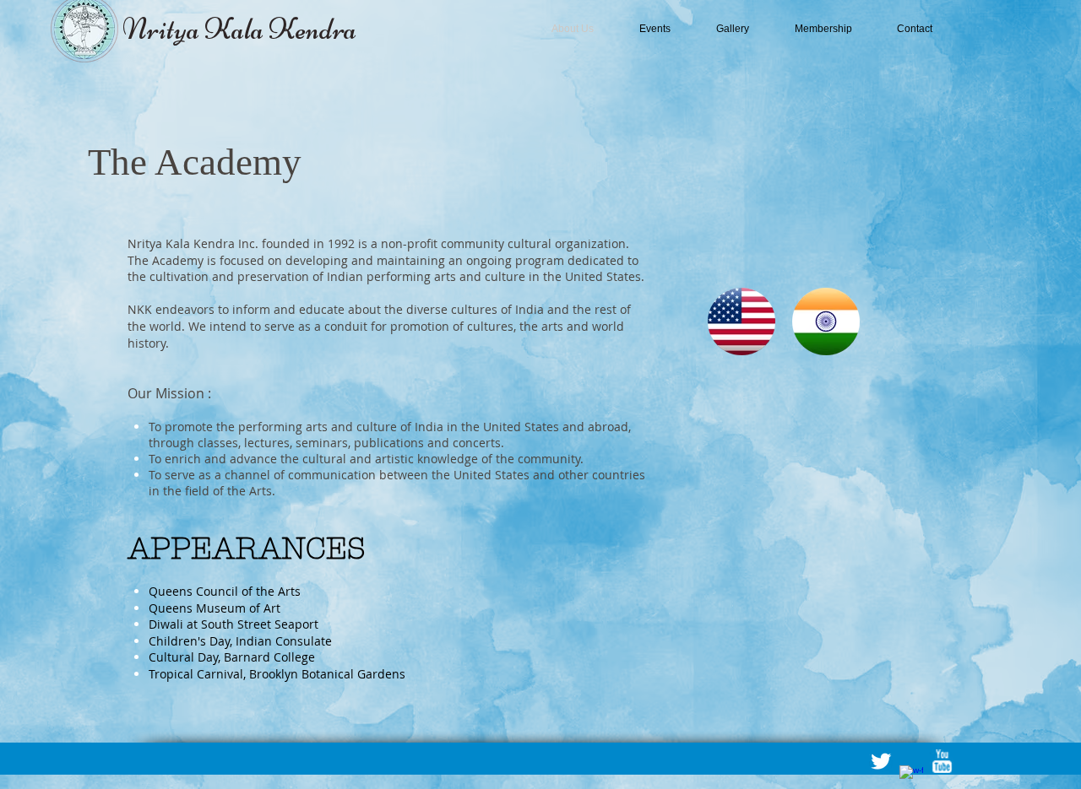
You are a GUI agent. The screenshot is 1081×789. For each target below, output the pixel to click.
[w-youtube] (941, 761)
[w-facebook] (911, 777)
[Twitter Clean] (881, 761)
